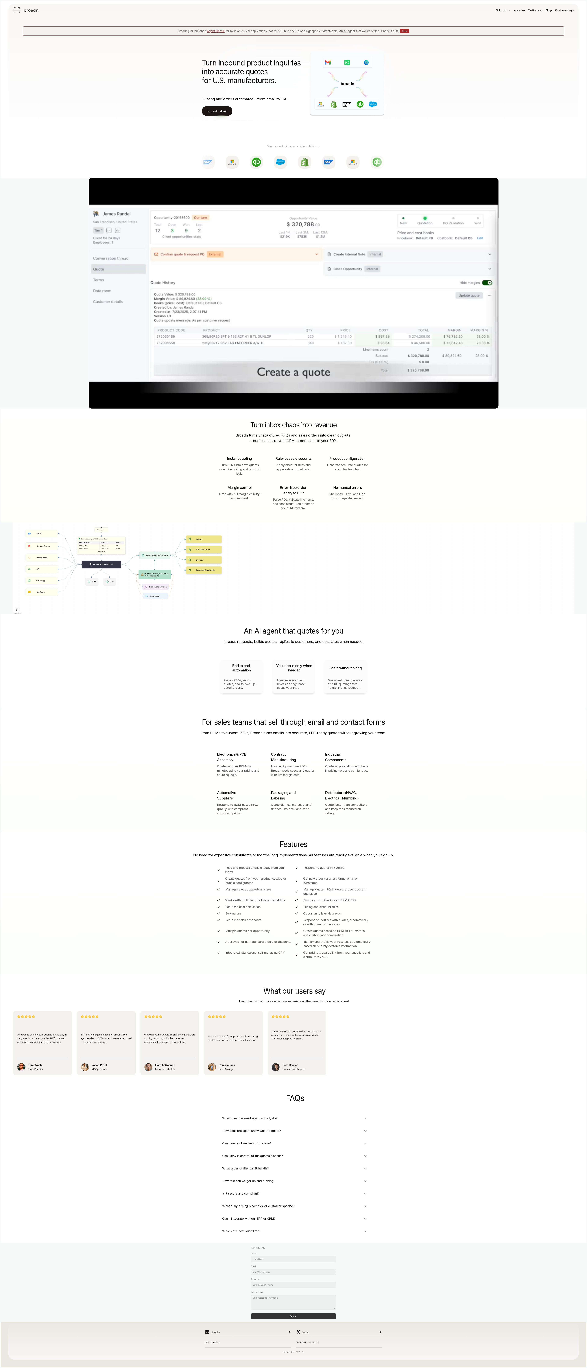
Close (404, 31)
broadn (31, 10)
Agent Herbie (216, 31)
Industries (519, 10)
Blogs (549, 10)
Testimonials (535, 10)
